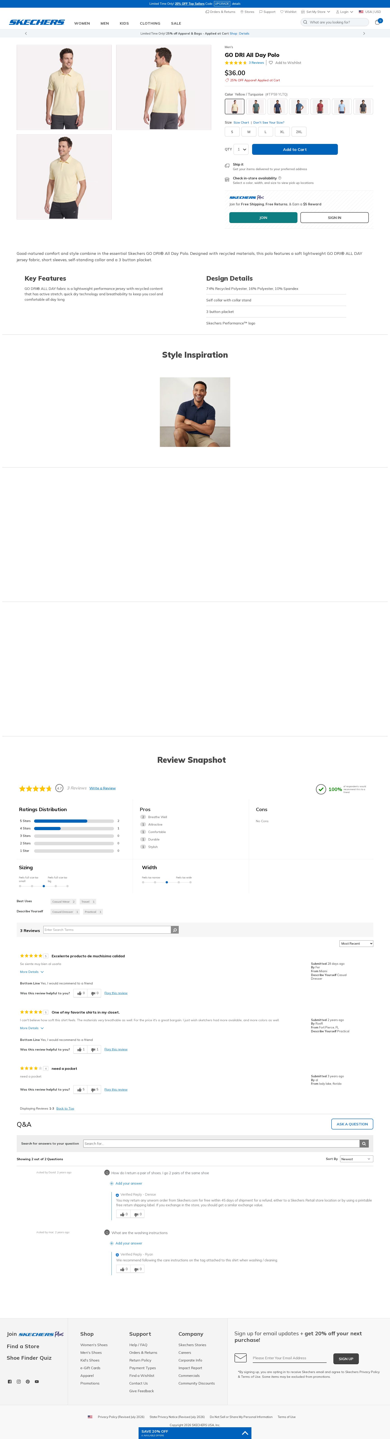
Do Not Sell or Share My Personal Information (241, 1417)
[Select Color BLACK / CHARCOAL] (363, 106)
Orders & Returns (222, 12)
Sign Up (346, 1359)
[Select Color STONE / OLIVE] (256, 106)
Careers (185, 1352)
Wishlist (290, 12)
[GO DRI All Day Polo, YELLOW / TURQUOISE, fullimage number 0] (64, 87)
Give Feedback (141, 1391)
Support (269, 12)
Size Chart (241, 122)
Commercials (189, 1375)
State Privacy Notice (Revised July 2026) (177, 1417)
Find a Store (23, 1346)
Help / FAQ (138, 1345)
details (236, 3)
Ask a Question (352, 1124)
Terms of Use (250, 1377)
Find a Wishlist (141, 1375)
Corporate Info (190, 1360)
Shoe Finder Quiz (29, 1357)
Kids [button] (124, 23)
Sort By (332, 1158)
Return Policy (140, 1360)
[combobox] (335, 22)
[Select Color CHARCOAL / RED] (320, 106)
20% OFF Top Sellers (189, 3)
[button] (345, 12)
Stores (249, 12)
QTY (228, 149)
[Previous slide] (25, 33)
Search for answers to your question (50, 1143)
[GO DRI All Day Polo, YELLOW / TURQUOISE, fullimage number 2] (64, 176)
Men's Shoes (91, 1352)
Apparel (87, 1375)
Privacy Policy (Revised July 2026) (121, 1417)
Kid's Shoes (90, 1360)
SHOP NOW (215, 33)
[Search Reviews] (175, 930)
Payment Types (142, 1368)
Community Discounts (197, 1383)
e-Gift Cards (90, 1368)
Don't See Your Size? (268, 122)
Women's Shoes (94, 1345)
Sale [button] (176, 23)
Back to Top (65, 1108)
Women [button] (82, 23)
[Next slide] (364, 33)
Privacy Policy (370, 1372)
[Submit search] (364, 1144)
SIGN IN (334, 217)
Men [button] (105, 23)
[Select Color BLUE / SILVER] (342, 106)
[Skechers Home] (37, 22)
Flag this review (116, 993)
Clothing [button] (150, 23)
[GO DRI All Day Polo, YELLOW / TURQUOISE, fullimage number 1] (163, 87)
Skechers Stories (192, 1345)
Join (13, 1334)
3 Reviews (256, 63)
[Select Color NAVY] (277, 106)
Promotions (90, 1383)
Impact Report (190, 1368)
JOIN (263, 217)
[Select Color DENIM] (299, 106)
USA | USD (372, 12)
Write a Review (102, 788)
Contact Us (138, 1383)
